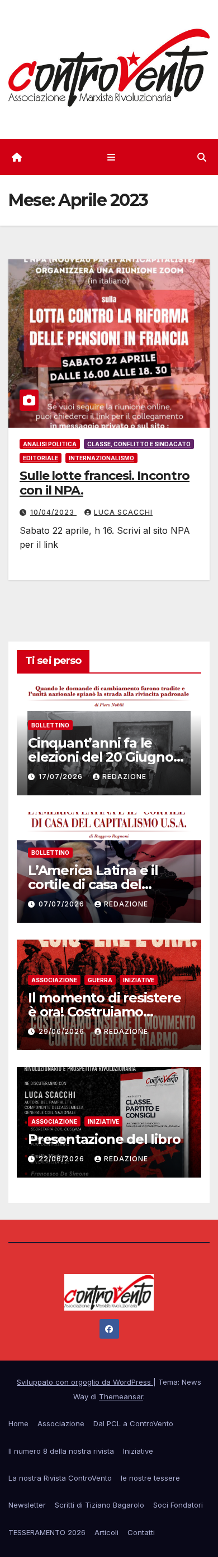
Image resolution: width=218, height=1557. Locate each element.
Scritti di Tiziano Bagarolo (99, 1504)
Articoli (106, 1532)
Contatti (141, 1532)
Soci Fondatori (178, 1504)
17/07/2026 (62, 776)
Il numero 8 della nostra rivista (61, 1450)
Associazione (54, 980)
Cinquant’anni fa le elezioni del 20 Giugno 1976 (100, 757)
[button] (201, 157)
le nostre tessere (150, 1477)
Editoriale (40, 458)
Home (18, 1423)
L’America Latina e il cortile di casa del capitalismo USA (93, 884)
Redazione (124, 776)
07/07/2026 (63, 904)
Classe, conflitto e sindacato (139, 444)
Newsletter (27, 1504)
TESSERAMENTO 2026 (47, 1532)
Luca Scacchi (123, 512)
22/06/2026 (63, 1159)
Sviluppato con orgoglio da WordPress (85, 1381)
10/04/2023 (53, 512)
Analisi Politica (50, 444)
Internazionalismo (101, 458)
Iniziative (138, 980)
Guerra (100, 980)
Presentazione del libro (104, 1139)
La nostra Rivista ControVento (60, 1477)
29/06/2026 (63, 1031)
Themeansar (121, 1396)
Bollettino (50, 725)
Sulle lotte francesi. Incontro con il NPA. (104, 483)
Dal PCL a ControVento (133, 1423)
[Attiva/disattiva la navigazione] (111, 157)
